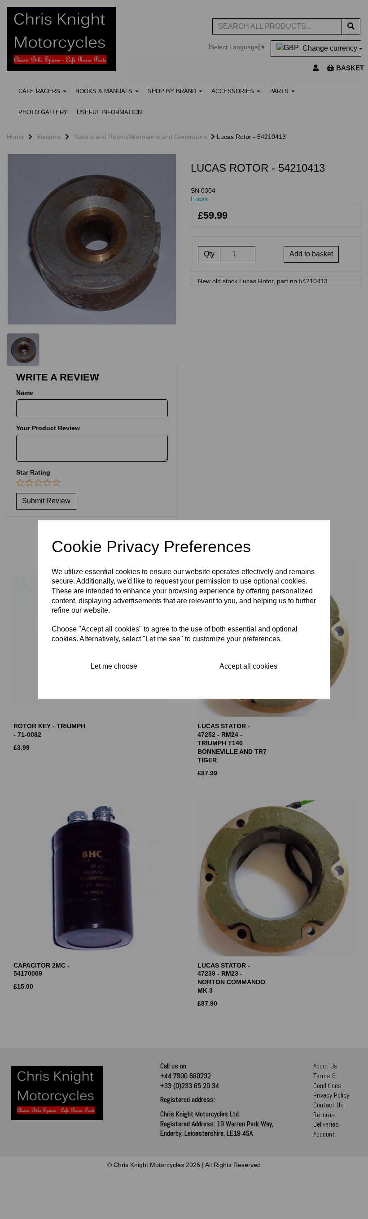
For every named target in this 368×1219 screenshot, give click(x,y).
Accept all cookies (248, 666)
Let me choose (114, 666)
